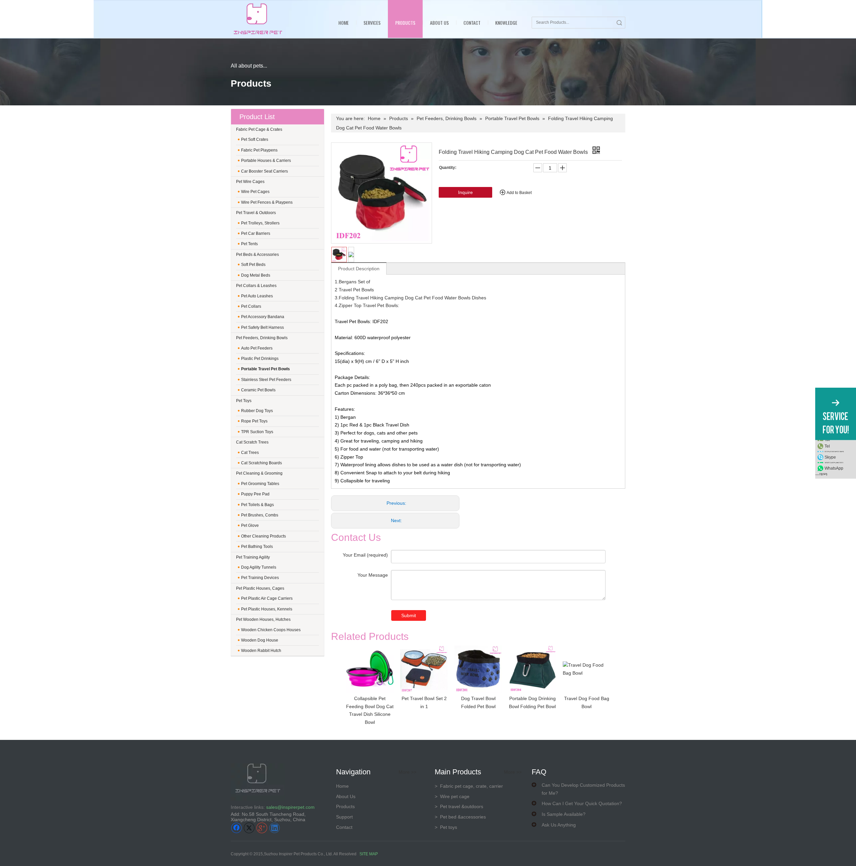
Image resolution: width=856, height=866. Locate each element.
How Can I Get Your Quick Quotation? (582, 803)
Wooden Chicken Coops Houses (271, 630)
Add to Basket (519, 192)
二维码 (821, 473)
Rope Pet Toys (254, 421)
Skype (830, 457)
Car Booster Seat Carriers (264, 171)
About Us (439, 22)
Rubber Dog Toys (257, 410)
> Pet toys (446, 827)
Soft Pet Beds (253, 264)
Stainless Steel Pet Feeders (266, 379)
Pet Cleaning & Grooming (259, 473)
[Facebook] (236, 828)
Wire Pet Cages (255, 191)
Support (344, 817)
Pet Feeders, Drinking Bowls (262, 337)
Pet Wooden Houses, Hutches (263, 619)
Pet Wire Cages (250, 181)
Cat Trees (250, 452)
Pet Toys (243, 400)
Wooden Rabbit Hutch (261, 650)
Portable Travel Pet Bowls (265, 369)
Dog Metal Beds (255, 275)
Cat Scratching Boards (261, 463)
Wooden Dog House (259, 640)
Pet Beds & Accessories (257, 254)
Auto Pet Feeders (257, 348)
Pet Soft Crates (254, 139)
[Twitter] (249, 828)
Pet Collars (251, 306)
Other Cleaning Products (263, 536)
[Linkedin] (274, 828)
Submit (408, 615)
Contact (471, 22)
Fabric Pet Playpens (259, 150)
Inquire (465, 192)
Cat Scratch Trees (252, 442)
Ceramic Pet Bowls (258, 390)
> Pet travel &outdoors (459, 806)
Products (405, 22)
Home (343, 22)
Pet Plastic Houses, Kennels (266, 609)
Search (619, 22)
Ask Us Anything (559, 825)
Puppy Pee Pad (255, 494)
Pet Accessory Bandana (262, 316)
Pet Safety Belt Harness (262, 327)
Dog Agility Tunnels (258, 567)
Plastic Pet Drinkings (260, 358)
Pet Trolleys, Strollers (260, 223)
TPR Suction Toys (257, 431)
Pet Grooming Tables (260, 483)
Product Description (359, 268)
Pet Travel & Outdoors (256, 212)
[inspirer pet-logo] (258, 19)
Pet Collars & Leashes (256, 285)
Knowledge (506, 22)
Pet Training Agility (253, 557)
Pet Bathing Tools (257, 546)
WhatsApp (834, 468)
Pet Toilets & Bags (257, 504)
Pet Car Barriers (255, 233)
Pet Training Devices (260, 577)
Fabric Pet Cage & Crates (259, 129)
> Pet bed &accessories (460, 817)
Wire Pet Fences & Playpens (267, 202)
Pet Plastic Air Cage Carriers (267, 598)
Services (372, 22)
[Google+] (261, 828)
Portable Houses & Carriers (266, 160)
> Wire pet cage (452, 796)
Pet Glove (250, 525)
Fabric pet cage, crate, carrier (469, 786)
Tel (827, 446)
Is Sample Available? (563, 814)
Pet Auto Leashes (257, 296)
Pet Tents (249, 244)
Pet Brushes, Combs (259, 515)
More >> (407, 772)
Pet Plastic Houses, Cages (260, 588)
